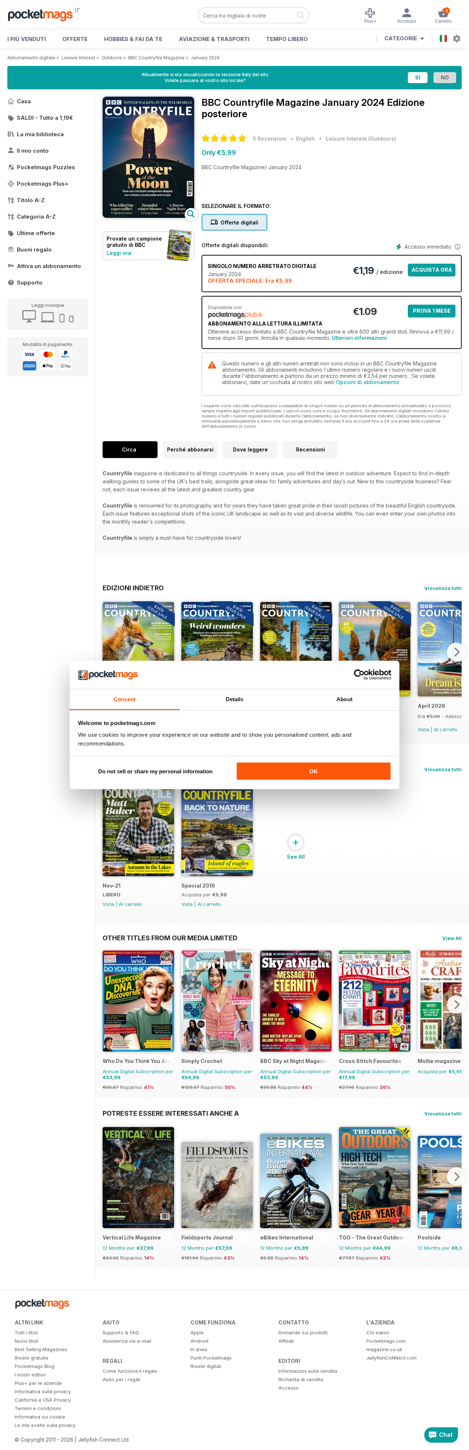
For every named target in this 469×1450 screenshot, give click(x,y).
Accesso (288, 1388)
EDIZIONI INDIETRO (133, 587)
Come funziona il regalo (130, 1371)
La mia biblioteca (40, 134)
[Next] (456, 652)
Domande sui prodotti (303, 1332)
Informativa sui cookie (40, 1417)
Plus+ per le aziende (38, 1383)
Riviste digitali (206, 1366)
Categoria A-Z (36, 216)
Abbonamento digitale (31, 57)
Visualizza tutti (443, 588)
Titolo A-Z (31, 200)
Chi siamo (377, 1332)
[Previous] (108, 652)
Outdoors (111, 57)
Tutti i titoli (26, 1332)
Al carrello (445, 729)
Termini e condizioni (38, 1408)
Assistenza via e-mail (127, 1341)
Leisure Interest (78, 57)
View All (452, 938)
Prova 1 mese (432, 311)
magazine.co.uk (384, 1349)
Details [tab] (235, 699)
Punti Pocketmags (211, 1358)
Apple (197, 1332)
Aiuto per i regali (121, 1379)
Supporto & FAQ (121, 1332)
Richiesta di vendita (300, 1379)
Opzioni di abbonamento (367, 382)
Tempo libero (287, 39)
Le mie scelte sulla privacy (45, 1425)
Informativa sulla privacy (43, 1391)
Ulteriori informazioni (359, 338)
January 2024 (205, 57)
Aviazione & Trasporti (214, 39)
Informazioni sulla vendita (307, 1371)
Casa (24, 101)
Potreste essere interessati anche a (171, 1113)
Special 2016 (198, 885)
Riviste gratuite (31, 1358)
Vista (423, 729)
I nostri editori (30, 1375)
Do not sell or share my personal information (155, 771)
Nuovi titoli (26, 1341)
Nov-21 (112, 885)
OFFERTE (75, 39)
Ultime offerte (36, 233)
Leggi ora (119, 253)
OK (313, 771)
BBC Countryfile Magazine (156, 57)
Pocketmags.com (386, 1341)
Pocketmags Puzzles (46, 167)
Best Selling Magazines (41, 1349)
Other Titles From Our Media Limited (170, 937)
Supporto (30, 282)
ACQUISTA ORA (431, 270)
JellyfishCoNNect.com (391, 1358)
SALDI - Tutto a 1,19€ (45, 117)
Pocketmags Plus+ (43, 183)
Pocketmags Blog (34, 1366)
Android (199, 1341)
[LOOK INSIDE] (148, 216)
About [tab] (344, 699)
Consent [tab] (125, 699)
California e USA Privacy (43, 1400)
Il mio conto (33, 150)
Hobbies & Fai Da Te (133, 39)
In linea (199, 1349)
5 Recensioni (270, 138)
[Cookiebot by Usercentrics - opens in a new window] (359, 674)
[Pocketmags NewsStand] (44, 14)
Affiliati (286, 1341)
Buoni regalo (34, 249)
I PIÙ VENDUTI (26, 39)
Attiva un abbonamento (49, 266)
